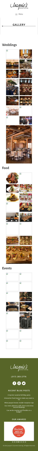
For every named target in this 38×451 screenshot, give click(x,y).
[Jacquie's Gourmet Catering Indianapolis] (19, 6)
